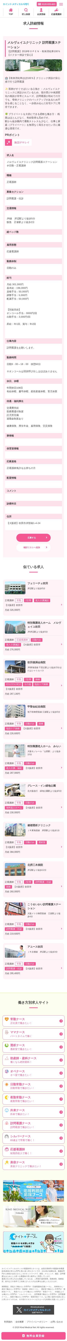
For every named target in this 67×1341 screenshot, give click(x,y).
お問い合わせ (57, 1322)
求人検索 (26, 14)
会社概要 (19, 1322)
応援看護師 (56, 14)
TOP (11, 14)
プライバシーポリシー (37, 1322)
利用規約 (8, 1322)
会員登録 (41, 14)
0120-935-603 (48, 4)
